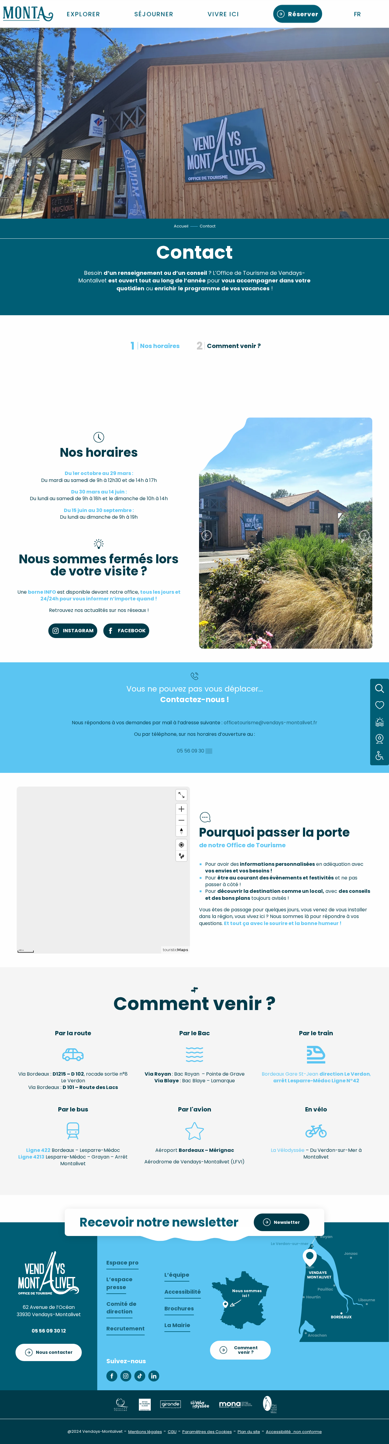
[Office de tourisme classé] (145, 1404)
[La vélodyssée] (199, 1404)
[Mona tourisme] (235, 1404)
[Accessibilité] (379, 756)
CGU (172, 1432)
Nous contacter (54, 1352)
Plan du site (249, 1432)
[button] (358, 14)
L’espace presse (119, 1283)
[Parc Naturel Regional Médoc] (269, 1404)
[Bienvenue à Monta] (28, 13)
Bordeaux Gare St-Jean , (316, 1077)
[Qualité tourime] (120, 1404)
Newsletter (287, 1222)
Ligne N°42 (345, 1080)
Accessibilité (182, 1292)
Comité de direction (121, 1307)
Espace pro (122, 1262)
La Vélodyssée (288, 1150)
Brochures (179, 1308)
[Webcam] (379, 739)
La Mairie (177, 1325)
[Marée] (379, 722)
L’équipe (176, 1274)
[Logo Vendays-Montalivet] (48, 1272)
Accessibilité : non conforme (294, 1432)
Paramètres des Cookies (207, 1432)
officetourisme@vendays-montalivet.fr (270, 722)
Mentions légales (145, 1432)
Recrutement (125, 1328)
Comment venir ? (246, 1350)
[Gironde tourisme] (170, 1404)
